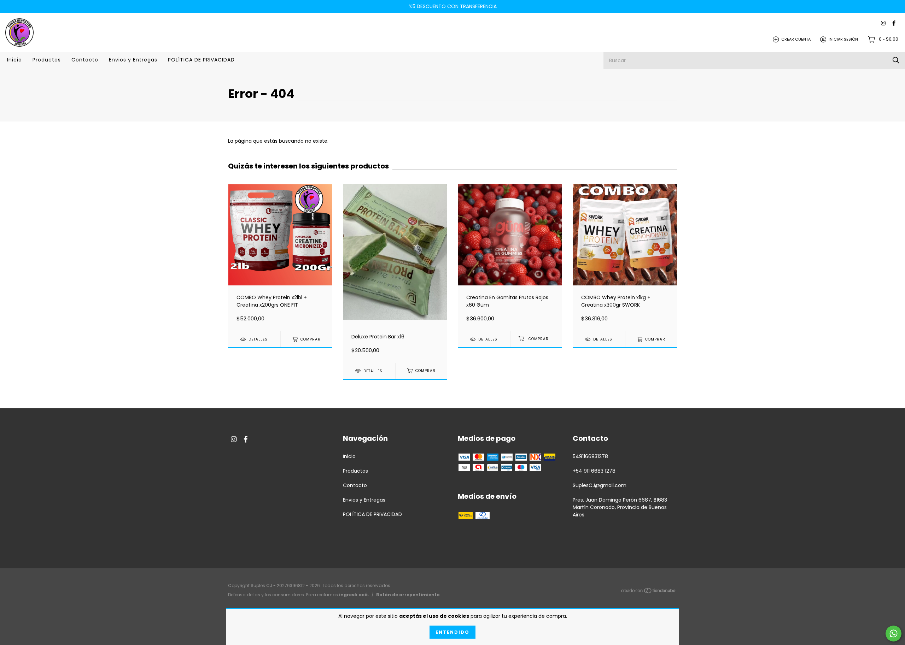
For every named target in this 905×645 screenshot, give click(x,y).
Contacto (84, 59)
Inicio (14, 59)
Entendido (452, 632)
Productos (47, 59)
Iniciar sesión (843, 39)
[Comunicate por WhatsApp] (893, 633)
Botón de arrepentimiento (408, 595)
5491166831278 (590, 456)
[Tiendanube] (648, 592)
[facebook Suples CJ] (893, 23)
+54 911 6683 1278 (594, 470)
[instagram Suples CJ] (883, 23)
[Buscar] (896, 60)
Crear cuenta (796, 39)
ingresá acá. (354, 595)
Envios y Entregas (133, 59)
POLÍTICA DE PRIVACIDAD (201, 59)
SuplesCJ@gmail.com (599, 485)
